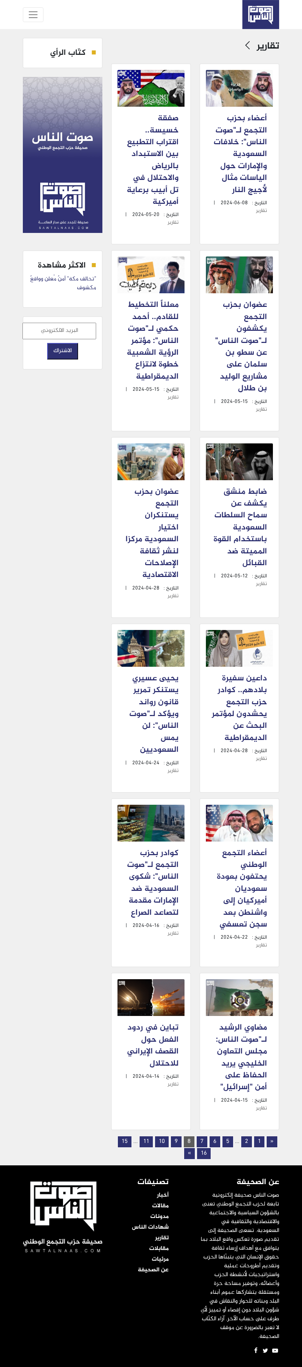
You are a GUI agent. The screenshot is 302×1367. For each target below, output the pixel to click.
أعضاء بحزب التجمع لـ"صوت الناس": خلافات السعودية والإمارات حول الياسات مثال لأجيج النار (240, 154)
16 (204, 1153)
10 (162, 1142)
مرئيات (160, 1259)
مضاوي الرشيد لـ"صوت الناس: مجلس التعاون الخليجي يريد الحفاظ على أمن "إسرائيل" (241, 1057)
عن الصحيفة (153, 1270)
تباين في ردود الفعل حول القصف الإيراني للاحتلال (153, 1045)
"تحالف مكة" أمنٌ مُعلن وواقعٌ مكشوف (63, 283)
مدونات (159, 1216)
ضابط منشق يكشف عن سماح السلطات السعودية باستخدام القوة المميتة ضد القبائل (240, 527)
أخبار (163, 1195)
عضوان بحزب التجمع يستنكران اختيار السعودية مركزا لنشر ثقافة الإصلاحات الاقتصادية (152, 533)
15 (125, 1142)
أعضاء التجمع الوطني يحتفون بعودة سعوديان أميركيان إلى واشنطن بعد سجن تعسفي (242, 889)
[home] (260, 14)
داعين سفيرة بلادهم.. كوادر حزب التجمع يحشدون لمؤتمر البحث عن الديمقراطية (239, 708)
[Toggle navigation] (33, 14)
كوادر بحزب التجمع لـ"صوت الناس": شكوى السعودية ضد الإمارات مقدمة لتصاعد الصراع (153, 883)
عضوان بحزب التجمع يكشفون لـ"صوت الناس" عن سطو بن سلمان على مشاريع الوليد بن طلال (241, 346)
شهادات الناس (150, 1227)
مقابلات (159, 1248)
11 (146, 1142)
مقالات (160, 1206)
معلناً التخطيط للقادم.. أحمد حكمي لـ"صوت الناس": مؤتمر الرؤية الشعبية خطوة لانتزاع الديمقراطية (153, 340)
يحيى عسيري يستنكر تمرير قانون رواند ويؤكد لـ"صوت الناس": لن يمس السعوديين (154, 714)
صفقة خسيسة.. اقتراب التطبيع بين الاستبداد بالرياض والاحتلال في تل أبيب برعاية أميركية (153, 160)
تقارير (261, 210)
